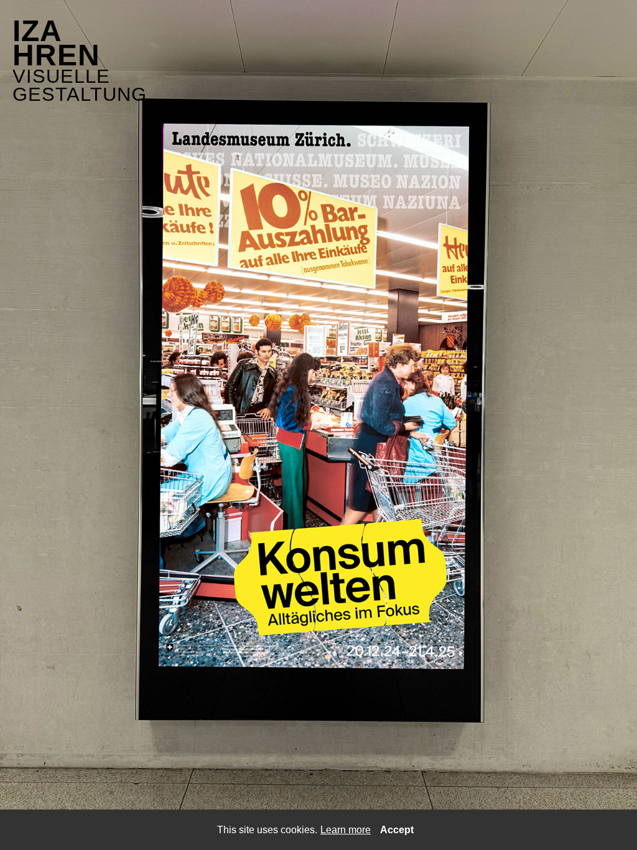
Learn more (345, 829)
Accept (397, 829)
